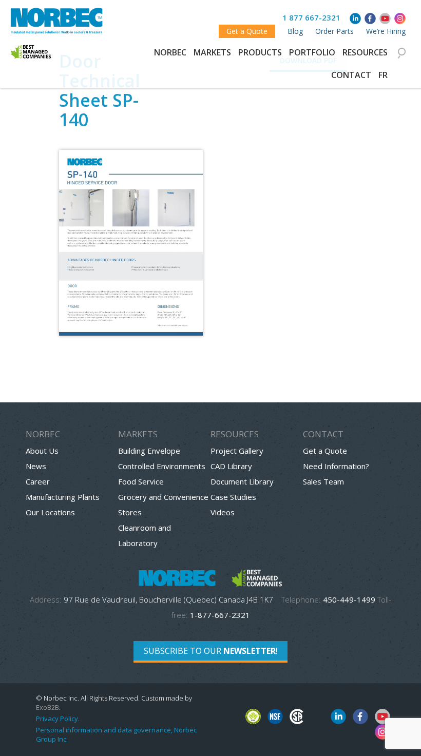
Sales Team (323, 481)
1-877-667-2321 (220, 615)
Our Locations (50, 512)
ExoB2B (47, 707)
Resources (365, 52)
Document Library (242, 481)
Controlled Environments (161, 466)
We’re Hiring (386, 31)
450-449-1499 (349, 599)
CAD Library (231, 466)
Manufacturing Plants (63, 497)
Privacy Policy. (58, 718)
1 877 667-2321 (311, 17)
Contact (351, 75)
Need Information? (336, 466)
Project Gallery (236, 450)
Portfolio (312, 52)
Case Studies (233, 497)
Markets (212, 52)
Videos (222, 512)
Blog (295, 31)
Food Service (141, 481)
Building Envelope (149, 450)
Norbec (170, 52)
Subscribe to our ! (210, 650)
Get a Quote (246, 31)
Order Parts (334, 31)
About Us (42, 450)
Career (38, 481)
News (36, 466)
